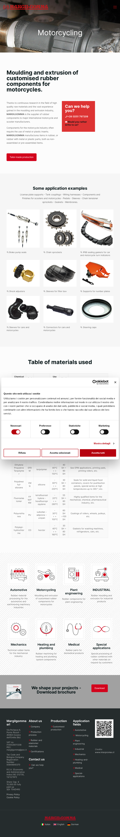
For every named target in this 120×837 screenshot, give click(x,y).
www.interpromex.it (104, 752)
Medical (78, 768)
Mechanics (80, 754)
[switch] (45, 431)
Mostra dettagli (102, 443)
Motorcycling (82, 735)
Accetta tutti (98, 452)
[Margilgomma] (25, 7)
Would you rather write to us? (76, 123)
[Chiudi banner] (115, 382)
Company (35, 726)
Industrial (79, 749)
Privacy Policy (13, 794)
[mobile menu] (115, 7)
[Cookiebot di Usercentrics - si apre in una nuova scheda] (94, 382)
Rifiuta (22, 452)
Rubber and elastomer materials (35, 743)
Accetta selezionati (60, 452)
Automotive (80, 730)
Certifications (37, 751)
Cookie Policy (13, 797)
